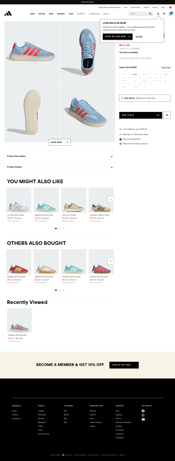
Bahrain (69, 455)
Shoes (14, 411)
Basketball (42, 422)
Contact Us (119, 434)
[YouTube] (143, 419)
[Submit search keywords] (150, 14)
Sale (65, 422)
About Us (93, 411)
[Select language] (170, 7)
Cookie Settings (80, 455)
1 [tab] (56, 227)
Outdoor (41, 426)
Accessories (16, 418)
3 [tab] (63, 227)
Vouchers (119, 426)
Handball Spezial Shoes (99, 215)
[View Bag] (170, 14)
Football (41, 411)
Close (139, 37)
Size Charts (120, 430)
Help (117, 411)
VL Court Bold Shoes (15, 215)
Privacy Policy (94, 455)
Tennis (40, 430)
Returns (118, 418)
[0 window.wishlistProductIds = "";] (164, 14)
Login (163, 7)
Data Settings (55, 455)
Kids (65, 418)
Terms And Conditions (109, 455)
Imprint (122, 455)
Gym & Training (43, 434)
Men (65, 411)
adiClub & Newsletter (123, 422)
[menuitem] (32, 14)
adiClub (92, 426)
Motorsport (42, 415)
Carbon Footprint (96, 422)
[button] (32, 14)
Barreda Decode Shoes (44, 215)
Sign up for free (121, 365)
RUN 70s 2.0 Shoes (69, 215)
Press (92, 418)
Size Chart (166, 68)
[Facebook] (143, 411)
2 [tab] (60, 227)
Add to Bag (128, 115)
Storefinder (120, 438)
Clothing (15, 415)
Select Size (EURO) (128, 68)
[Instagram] (143, 415)
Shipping (119, 415)
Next (110, 199)
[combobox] (141, 14)
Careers (93, 415)
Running (41, 418)
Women (66, 415)
